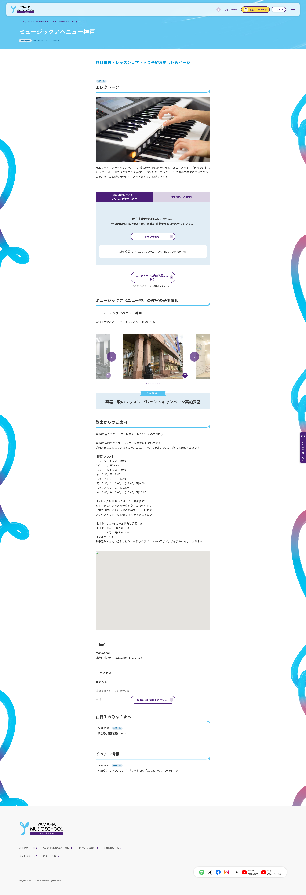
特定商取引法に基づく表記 (56, 848)
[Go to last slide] (111, 357)
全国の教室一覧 (111, 848)
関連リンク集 (49, 856)
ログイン (279, 9)
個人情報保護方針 (86, 848)
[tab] (146, 383)
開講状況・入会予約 (181, 197)
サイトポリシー (27, 856)
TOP (21, 21)
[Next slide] (194, 357)
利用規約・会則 (27, 848)
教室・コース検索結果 (38, 21)
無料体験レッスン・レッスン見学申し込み (124, 196)
